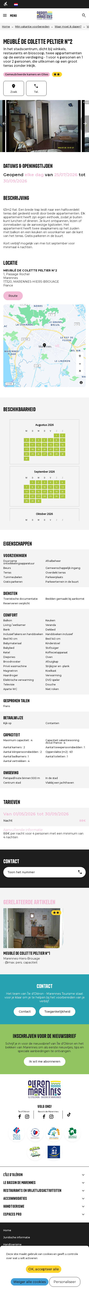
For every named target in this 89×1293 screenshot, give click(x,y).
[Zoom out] (80, 363)
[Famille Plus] (54, 1133)
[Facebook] (19, 1117)
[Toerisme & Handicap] (5, 4)
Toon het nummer (21, 872)
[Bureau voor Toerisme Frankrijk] (16, 1133)
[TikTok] (69, 1114)
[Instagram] (27, 1117)
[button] (4, 123)
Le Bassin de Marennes (19, 1183)
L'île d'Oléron (13, 1175)
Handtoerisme (13, 1206)
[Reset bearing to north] (80, 371)
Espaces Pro (12, 1214)
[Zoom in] (80, 356)
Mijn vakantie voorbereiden (32, 26)
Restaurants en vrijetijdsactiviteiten (32, 1191)
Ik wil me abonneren (44, 1061)
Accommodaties (15, 1198)
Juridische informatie (16, 1237)
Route (13, 296)
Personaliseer (65, 1282)
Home (6, 26)
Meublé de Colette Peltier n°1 (26, 953)
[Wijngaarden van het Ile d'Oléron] (72, 1133)
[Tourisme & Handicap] (54, 1152)
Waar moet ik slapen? (68, 26)
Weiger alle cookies (29, 1282)
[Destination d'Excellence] (35, 1133)
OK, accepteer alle (43, 1269)
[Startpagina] (44, 15)
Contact (25, 1011)
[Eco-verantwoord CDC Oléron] (35, 1152)
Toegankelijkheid (57, 1011)
